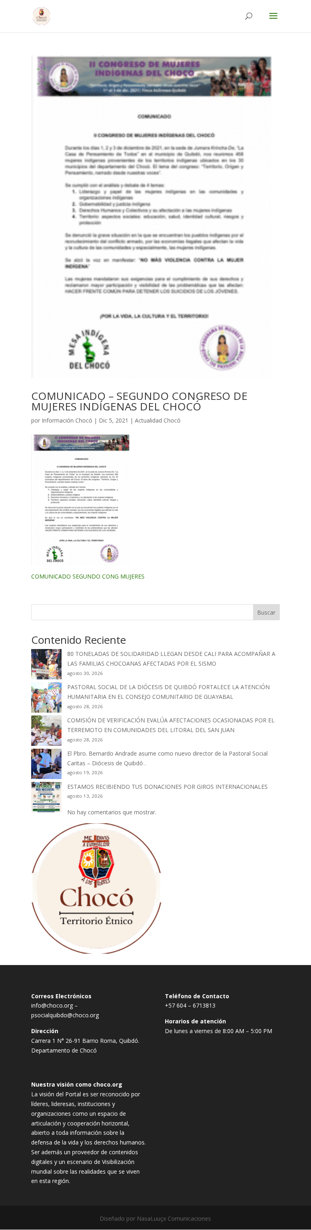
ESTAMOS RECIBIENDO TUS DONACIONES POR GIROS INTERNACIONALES (167, 786)
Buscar (266, 612)
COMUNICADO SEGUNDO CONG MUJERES (88, 576)
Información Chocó (67, 420)
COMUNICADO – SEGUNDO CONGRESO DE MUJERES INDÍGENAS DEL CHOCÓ (139, 401)
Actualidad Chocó (158, 420)
